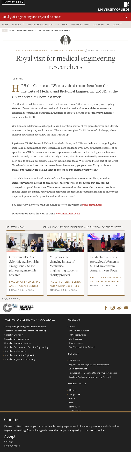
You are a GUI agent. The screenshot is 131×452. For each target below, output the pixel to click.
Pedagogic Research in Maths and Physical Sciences (93, 372)
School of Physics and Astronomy (19, 359)
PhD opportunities (77, 334)
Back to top (10, 299)
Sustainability (75, 410)
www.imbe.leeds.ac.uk (68, 213)
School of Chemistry (13, 334)
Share (19, 78)
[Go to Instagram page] (113, 308)
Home (5, 24)
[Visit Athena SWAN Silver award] (11, 308)
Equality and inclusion (79, 330)
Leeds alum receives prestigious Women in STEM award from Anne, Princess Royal (104, 264)
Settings (8, 441)
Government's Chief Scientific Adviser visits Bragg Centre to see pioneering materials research (24, 266)
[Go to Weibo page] (119, 308)
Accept (10, 436)
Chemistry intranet (78, 368)
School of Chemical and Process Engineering (25, 330)
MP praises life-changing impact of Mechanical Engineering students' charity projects (64, 266)
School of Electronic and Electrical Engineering (26, 347)
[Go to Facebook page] (106, 308)
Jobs (71, 402)
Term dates (74, 406)
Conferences (101, 24)
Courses (72, 326)
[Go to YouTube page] (126, 308)
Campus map (75, 394)
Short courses (75, 338)
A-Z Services (75, 360)
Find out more (12, 445)
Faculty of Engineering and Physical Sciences (31, 16)
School (16, 24)
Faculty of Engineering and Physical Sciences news (50, 50)
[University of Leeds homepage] (113, 6)
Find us (72, 398)
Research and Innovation (43, 24)
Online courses (76, 343)
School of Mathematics (15, 351)
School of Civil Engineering (17, 338)
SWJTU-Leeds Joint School (81, 347)
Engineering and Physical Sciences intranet (89, 364)
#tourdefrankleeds (92, 204)
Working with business (76, 24)
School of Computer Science (17, 343)
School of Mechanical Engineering (20, 355)
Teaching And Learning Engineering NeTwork (90, 377)
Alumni (72, 390)
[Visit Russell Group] (27, 308)
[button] (125, 16)
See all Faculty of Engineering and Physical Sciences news (81, 227)
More (116, 24)
